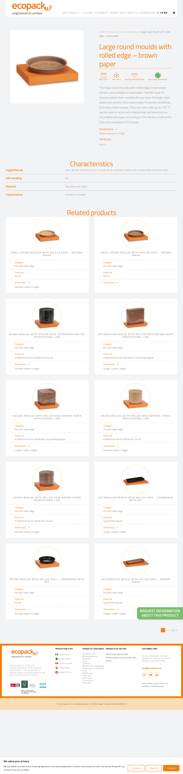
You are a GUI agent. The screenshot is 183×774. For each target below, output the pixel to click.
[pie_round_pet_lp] (47, 303)
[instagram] (144, 674)
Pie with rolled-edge (128, 32)
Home (102, 32)
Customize (136, 768)
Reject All (154, 768)
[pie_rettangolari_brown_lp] (136, 303)
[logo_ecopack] (24, 649)
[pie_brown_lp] (47, 466)
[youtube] (150, 674)
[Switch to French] (165, 13)
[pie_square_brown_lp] (47, 384)
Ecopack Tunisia (65, 672)
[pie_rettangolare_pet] (136, 466)
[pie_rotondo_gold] (47, 221)
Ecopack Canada (65, 663)
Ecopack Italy (63, 654)
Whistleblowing (157, 686)
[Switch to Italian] (162, 13)
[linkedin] (156, 674)
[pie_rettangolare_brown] (136, 548)
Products (112, 32)
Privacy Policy (147, 683)
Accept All (171, 768)
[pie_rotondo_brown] (136, 221)
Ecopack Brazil (64, 658)
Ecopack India (64, 667)
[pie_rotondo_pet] (47, 548)
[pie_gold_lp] (136, 384)
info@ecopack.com (151, 668)
